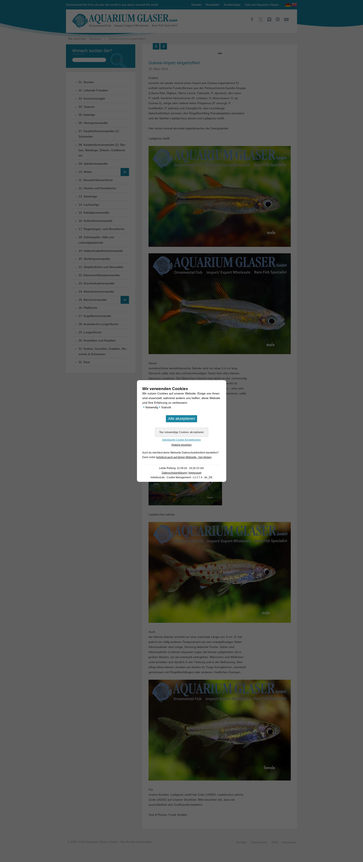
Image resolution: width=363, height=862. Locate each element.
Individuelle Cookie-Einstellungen (181, 439)
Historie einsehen (181, 444)
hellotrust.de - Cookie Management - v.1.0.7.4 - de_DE (181, 477)
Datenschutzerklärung (174, 472)
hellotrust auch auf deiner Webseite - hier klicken (184, 457)
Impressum (195, 472)
